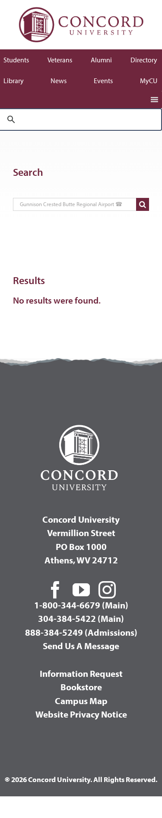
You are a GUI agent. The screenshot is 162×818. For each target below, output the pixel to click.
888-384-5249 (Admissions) (81, 632)
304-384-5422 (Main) (81, 618)
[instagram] (107, 589)
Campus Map (81, 700)
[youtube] (81, 589)
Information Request (81, 673)
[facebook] (55, 589)
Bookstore (81, 686)
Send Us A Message (81, 645)
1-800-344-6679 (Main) (81, 605)
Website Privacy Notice (81, 714)
